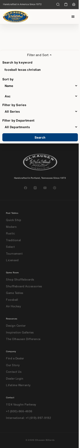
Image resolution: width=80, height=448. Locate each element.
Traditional (13, 240)
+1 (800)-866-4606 (19, 411)
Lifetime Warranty (18, 385)
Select (10, 247)
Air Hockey (13, 306)
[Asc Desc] (40, 96)
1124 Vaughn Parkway (21, 405)
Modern (11, 227)
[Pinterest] (55, 188)
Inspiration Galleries (20, 332)
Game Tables (14, 293)
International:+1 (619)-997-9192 (28, 418)
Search (40, 137)
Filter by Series (14, 104)
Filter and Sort (37, 54)
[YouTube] (45, 188)
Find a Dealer (15, 358)
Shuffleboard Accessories (24, 286)
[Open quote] (66, 4)
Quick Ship (13, 220)
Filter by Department (18, 120)
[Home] (15, 17)
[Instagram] (35, 188)
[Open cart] (73, 4)
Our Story (13, 365)
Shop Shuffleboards (20, 280)
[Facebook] (26, 188)
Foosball (12, 300)
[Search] (58, 4)
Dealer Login (14, 379)
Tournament (14, 254)
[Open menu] (73, 17)
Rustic (10, 233)
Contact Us (14, 372)
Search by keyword (17, 62)
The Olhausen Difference (23, 339)
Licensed (12, 260)
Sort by (8, 79)
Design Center (16, 326)
